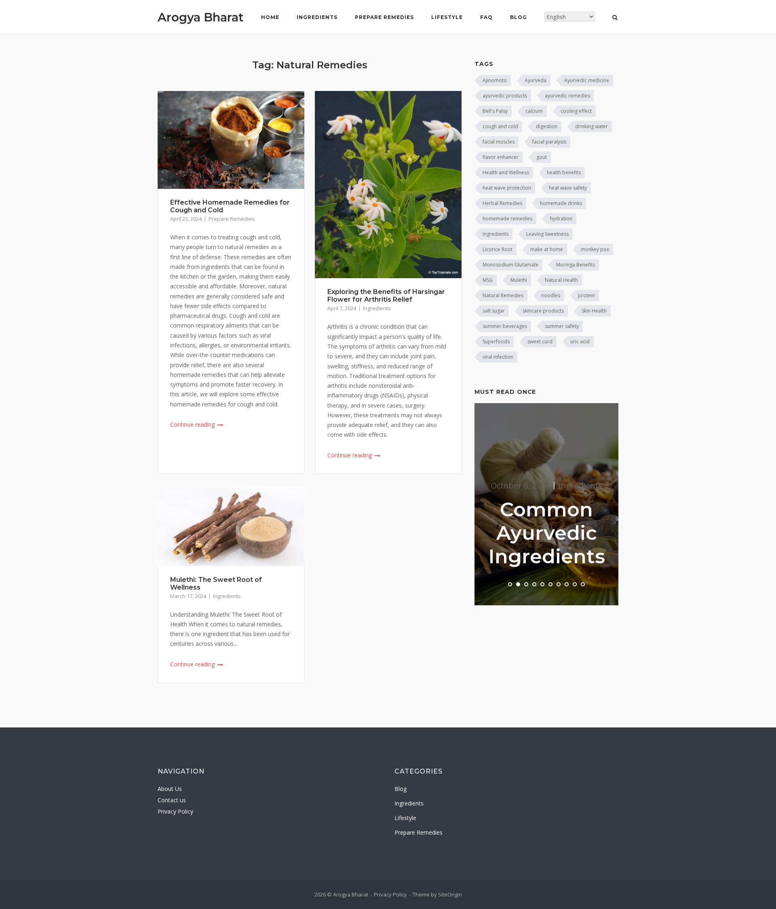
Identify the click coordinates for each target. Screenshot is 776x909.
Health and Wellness (506, 172)
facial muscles (499, 141)
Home (270, 17)
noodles (550, 295)
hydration (561, 218)
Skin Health (594, 310)
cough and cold (500, 126)
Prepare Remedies (384, 17)
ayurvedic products (505, 95)
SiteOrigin (450, 894)
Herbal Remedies (502, 203)
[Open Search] (615, 18)
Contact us (172, 800)
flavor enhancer (501, 157)
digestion (546, 126)
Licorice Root (497, 249)
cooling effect (576, 111)
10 (583, 584)
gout (541, 157)
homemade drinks (561, 203)
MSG (488, 280)
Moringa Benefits (575, 264)
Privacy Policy (175, 811)
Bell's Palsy (495, 111)
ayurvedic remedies (567, 95)
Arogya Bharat (201, 17)
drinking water (591, 126)
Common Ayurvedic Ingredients (546, 533)
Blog (518, 17)
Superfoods (496, 341)
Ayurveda (535, 80)
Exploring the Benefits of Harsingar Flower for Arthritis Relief (386, 295)
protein (586, 295)
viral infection (498, 356)
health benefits (564, 172)
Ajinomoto (495, 80)
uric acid (580, 341)
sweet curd (539, 341)
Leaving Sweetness (547, 233)
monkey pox (595, 249)
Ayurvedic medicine (586, 80)
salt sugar (494, 310)
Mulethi (518, 280)
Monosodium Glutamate (510, 264)
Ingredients (317, 17)
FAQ (486, 17)
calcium (534, 111)
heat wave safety (568, 187)
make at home (546, 249)
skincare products (543, 310)
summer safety (562, 326)
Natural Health (561, 280)
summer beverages (505, 326)
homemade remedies (507, 218)
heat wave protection (507, 187)
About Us (170, 789)
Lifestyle (447, 17)
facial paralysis (549, 141)
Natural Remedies (503, 295)
